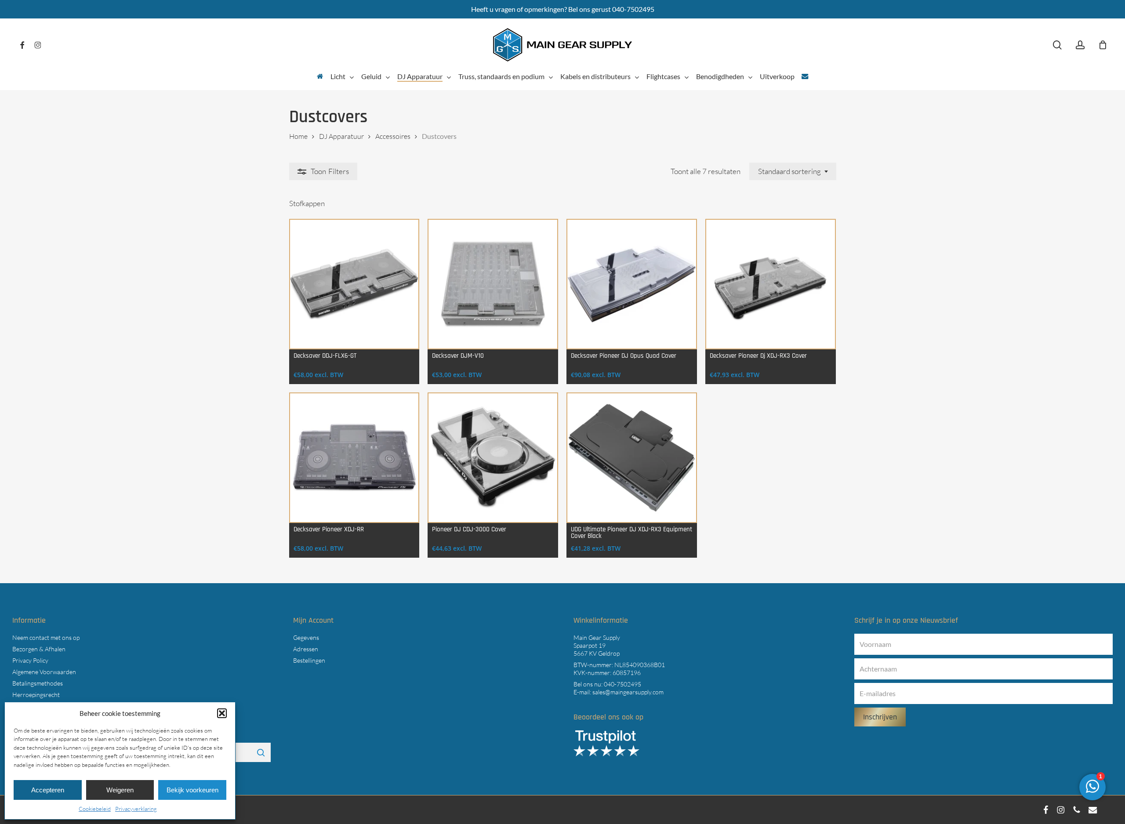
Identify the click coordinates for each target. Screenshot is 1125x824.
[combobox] (792, 171)
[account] (1080, 45)
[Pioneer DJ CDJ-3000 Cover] (493, 457)
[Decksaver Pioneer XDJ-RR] (354, 457)
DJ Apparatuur (341, 136)
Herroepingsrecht (36, 694)
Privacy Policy (30, 660)
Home (298, 136)
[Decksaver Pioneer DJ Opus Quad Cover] (631, 284)
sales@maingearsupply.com (628, 692)
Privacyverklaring (136, 808)
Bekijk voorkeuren (192, 790)
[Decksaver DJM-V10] (493, 284)
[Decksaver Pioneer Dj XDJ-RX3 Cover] (770, 284)
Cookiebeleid (95, 808)
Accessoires (392, 136)
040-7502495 (622, 684)
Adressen (305, 649)
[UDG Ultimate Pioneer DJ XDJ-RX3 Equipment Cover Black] (631, 457)
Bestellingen (309, 660)
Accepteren (47, 790)
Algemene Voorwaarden (44, 671)
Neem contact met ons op (46, 637)
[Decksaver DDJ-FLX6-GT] (354, 284)
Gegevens (306, 637)
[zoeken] (1057, 45)
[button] (222, 713)
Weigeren (120, 790)
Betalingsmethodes (37, 683)
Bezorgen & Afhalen (38, 649)
